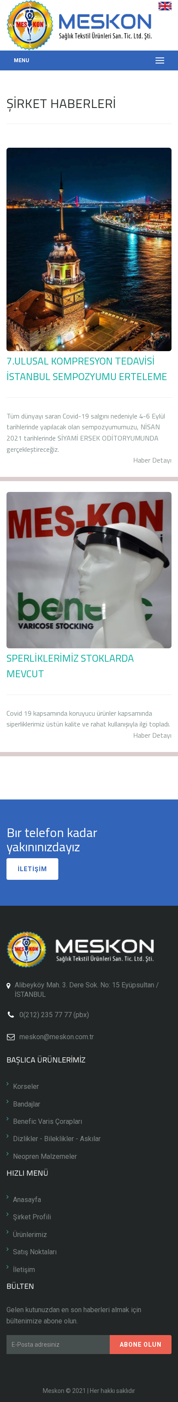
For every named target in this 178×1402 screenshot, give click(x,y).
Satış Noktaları (35, 1252)
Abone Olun (141, 1344)
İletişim (24, 1270)
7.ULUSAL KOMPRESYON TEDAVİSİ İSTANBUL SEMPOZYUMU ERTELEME (86, 368)
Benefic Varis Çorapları (47, 1121)
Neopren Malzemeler (45, 1156)
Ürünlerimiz (30, 1235)
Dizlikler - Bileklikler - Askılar (57, 1139)
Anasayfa (27, 1200)
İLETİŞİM (32, 869)
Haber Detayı (152, 460)
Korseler (26, 1086)
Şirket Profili (32, 1217)
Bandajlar (26, 1104)
